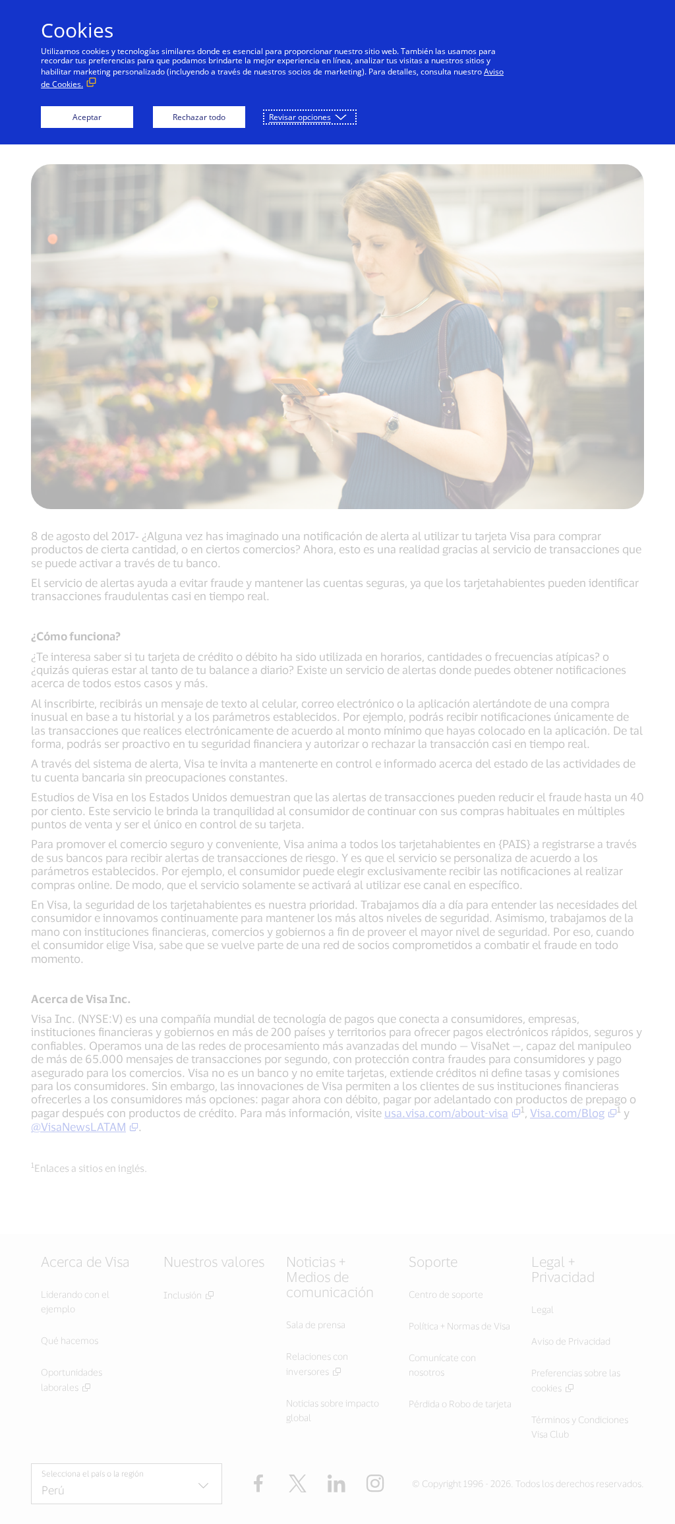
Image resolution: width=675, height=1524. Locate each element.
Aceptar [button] (87, 117)
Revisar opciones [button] (300, 117)
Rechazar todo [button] (199, 117)
